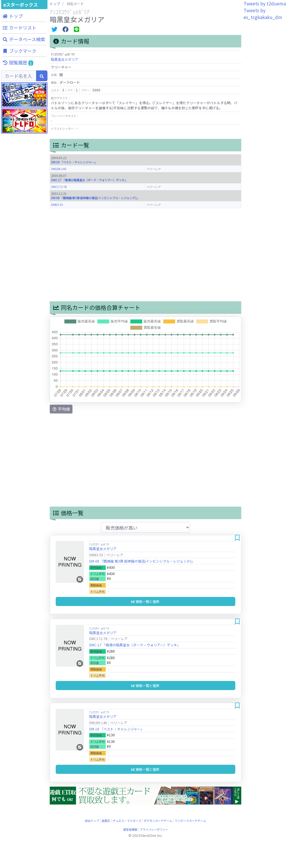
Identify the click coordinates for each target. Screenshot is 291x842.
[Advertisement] (24, 270)
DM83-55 (57, 204)
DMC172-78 (59, 187)
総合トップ (92, 820)
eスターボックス (20, 4)
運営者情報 (130, 829)
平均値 (63, 409)
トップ (55, 3)
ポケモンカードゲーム (158, 820)
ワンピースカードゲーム (190, 820)
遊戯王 (106, 820)
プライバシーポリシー (154, 829)
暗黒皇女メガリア (64, 59)
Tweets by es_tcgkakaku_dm (263, 13)
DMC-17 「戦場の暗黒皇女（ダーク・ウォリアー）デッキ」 (89, 180)
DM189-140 (58, 169)
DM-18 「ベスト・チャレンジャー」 (74, 162)
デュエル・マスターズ (127, 820)
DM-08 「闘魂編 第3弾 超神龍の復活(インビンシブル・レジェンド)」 (95, 198)
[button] (24, 16)
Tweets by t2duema (265, 3)
